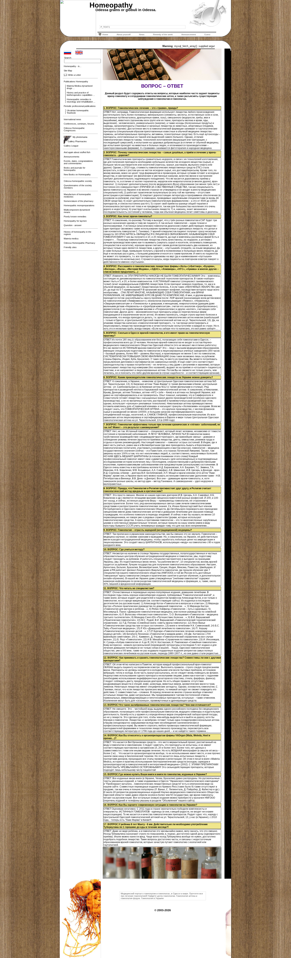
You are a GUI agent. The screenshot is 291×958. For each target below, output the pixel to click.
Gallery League (71, 146)
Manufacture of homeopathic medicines (77, 195)
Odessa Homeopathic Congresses (74, 129)
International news (72, 119)
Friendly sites (70, 247)
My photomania (80, 137)
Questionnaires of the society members (78, 186)
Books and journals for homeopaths (74, 169)
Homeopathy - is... (72, 66)
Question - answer (73, 225)
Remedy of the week (163, 34)
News (142, 34)
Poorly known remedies (75, 216)
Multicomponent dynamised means (77, 211)
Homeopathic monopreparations (79, 205)
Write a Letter (74, 75)
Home (105, 34)
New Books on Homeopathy (77, 174)
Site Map (68, 70)
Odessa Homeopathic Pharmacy (79, 243)
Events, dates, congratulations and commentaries (78, 162)
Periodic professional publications (80, 106)
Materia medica (71, 238)
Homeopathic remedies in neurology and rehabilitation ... (81, 100)
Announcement (188, 34)
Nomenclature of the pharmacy (78, 201)
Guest (207, 34)
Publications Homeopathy (76, 81)
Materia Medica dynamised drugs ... (79, 87)
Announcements (71, 156)
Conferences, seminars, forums (79, 124)
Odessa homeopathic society (78, 181)
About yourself (123, 34)
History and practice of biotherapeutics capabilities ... (81, 93)
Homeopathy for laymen (75, 221)
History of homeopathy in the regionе (77, 233)
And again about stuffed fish (77, 152)
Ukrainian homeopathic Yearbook (78, 111)
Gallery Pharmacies (77, 141)
